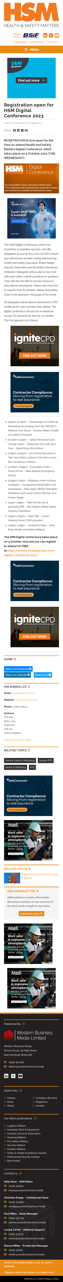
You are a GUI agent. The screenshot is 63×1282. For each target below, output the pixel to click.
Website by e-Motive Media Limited (41, 1279)
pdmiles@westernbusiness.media (27, 1222)
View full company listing (17, 740)
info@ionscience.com (23, 693)
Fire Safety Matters (17, 1141)
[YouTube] (57, 35)
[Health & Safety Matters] (31, 14)
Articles (11, 1098)
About (10, 1105)
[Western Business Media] (28, 1040)
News (10, 1101)
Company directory (46, 1098)
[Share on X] (22, 130)
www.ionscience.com (26, 700)
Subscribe (19, 42)
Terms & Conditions (15, 1272)
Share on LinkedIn (16, 674)
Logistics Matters (16, 1125)
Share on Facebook (17, 668)
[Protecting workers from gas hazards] (12, 883)
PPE (32, 767)
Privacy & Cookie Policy (41, 1272)
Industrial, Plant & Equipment (23, 1129)
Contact (52, 42)
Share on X (42, 674)
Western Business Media (20, 1262)
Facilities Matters (16, 1149)
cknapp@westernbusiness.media (27, 1206)
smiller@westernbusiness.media (26, 1254)
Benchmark (13, 1160)
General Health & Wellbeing (20, 760)
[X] (51, 35)
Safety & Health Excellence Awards (26, 1153)
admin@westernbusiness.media (26, 1066)
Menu (34, 49)
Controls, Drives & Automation (24, 1133)
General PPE (45, 760)
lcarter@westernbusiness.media (26, 1238)
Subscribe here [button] (29, 913)
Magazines (41, 1101)
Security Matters (16, 1145)
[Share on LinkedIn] (18, 130)
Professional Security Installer (23, 1156)
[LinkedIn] (45, 35)
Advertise (36, 42)
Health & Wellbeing (15, 767)
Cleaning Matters (16, 1137)
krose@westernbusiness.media (26, 1190)
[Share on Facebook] (14, 130)
